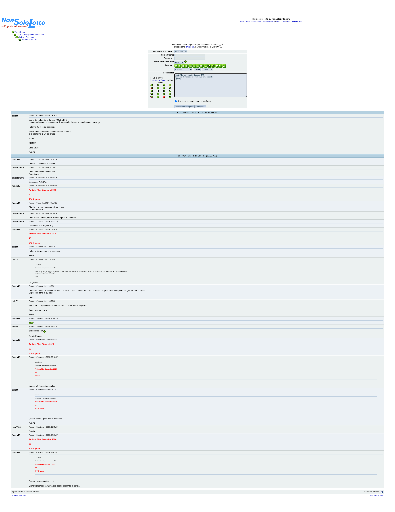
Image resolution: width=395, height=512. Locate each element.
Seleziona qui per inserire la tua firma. (194, 101)
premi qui (190, 47)
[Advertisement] (197, 8)
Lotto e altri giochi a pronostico (30, 34)
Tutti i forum (20, 32)
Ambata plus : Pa (29, 39)
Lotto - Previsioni (26, 37)
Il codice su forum (158, 80)
